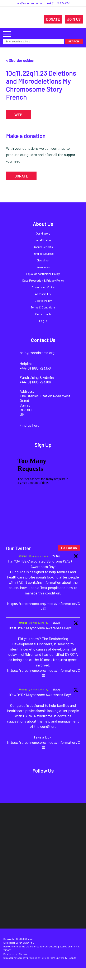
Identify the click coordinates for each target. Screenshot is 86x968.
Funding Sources (43, 253)
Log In (43, 321)
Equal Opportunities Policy (43, 273)
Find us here (29, 425)
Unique (23, 555)
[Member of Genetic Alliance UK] (24, 875)
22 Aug (56, 555)
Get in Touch (43, 314)
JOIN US (74, 19)
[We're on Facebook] (28, 782)
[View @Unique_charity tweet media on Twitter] (43, 675)
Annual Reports (43, 247)
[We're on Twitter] (38, 782)
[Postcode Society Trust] (58, 824)
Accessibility (43, 294)
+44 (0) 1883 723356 (58, 3)
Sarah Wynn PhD (25, 942)
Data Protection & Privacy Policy (43, 280)
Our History (43, 233)
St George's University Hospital (59, 957)
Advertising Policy (43, 287)
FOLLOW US (69, 548)
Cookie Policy (43, 300)
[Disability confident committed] (61, 875)
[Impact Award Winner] (67, 850)
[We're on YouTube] (57, 782)
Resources (43, 267)
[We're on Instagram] (48, 782)
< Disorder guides (20, 60)
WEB (18, 114)
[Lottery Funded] (34, 824)
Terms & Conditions (43, 307)
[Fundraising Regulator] (28, 850)
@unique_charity (38, 555)
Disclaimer (43, 260)
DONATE (53, 19)
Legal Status (43, 240)
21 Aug (56, 622)
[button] (7, 33)
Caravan (23, 953)
